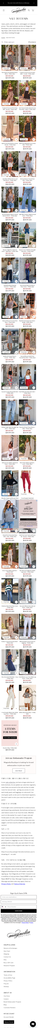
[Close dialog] (36, 500)
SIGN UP (28, 519)
